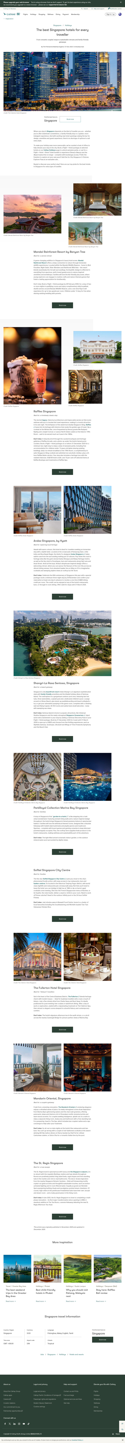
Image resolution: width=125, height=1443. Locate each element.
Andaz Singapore (77, 554)
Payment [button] (66, 14)
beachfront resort (52, 692)
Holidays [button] (33, 14)
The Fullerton (73, 996)
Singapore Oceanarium (75, 715)
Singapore (50, 131)
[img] (120, 2)
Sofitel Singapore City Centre (54, 879)
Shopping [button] (42, 14)
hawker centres (39, 883)
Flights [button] (25, 14)
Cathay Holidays (50, 150)
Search (86, 9)
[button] (122, 1440)
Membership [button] (75, 14)
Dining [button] (58, 14)
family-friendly (46, 694)
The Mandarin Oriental (66, 1107)
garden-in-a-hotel (59, 816)
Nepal (118, 1434)
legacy (44, 420)
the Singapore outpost (78, 1172)
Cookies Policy (77, 1440)
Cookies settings (39, 1407)
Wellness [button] (50, 14)
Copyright (7, 1434)
